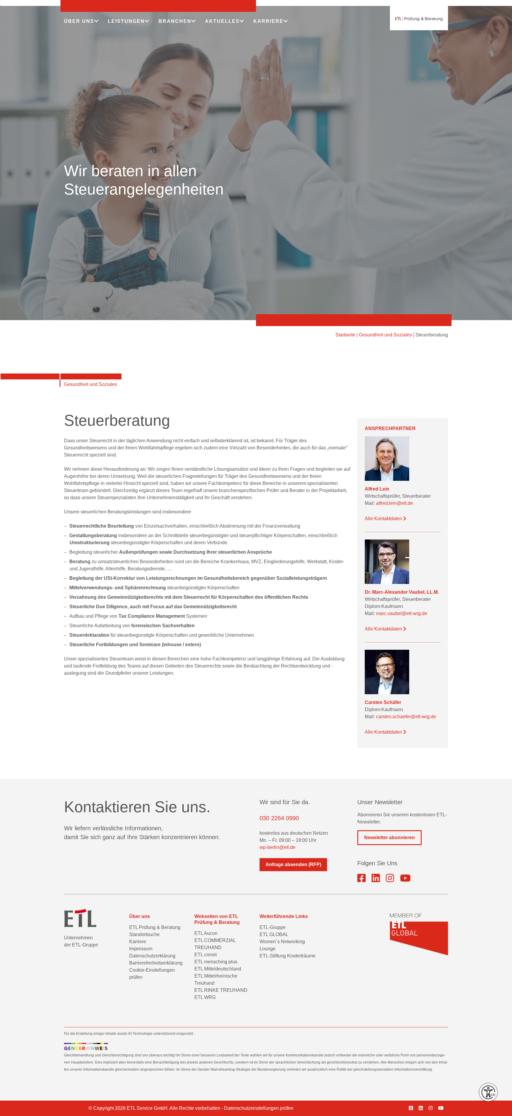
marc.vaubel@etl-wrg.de (401, 613)
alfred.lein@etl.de (394, 503)
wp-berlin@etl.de (277, 847)
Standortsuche (144, 934)
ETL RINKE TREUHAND (220, 990)
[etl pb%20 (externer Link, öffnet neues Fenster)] (376, 878)
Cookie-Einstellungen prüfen (152, 973)
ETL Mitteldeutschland (217, 968)
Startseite (345, 334)
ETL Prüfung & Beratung (154, 927)
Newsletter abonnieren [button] (389, 837)
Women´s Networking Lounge (282, 945)
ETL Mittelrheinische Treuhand (215, 979)
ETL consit (205, 954)
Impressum (140, 948)
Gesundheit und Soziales (385, 334)
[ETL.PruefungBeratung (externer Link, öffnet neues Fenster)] (361, 878)
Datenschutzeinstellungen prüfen (258, 1108)
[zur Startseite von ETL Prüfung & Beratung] (419, 19)
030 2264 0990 (279, 818)
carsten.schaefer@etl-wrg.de (406, 716)
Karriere (137, 941)
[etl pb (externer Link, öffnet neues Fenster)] (423, 1108)
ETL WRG (205, 997)
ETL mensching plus (215, 961)
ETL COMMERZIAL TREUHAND (215, 944)
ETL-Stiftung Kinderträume (288, 955)
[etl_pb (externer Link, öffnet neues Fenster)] (390, 878)
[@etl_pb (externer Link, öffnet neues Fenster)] (405, 878)
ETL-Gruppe (273, 927)
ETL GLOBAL (274, 934)
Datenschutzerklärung (152, 955)
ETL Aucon (205, 933)
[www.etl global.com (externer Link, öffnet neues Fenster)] (419, 934)
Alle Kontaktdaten (384, 518)
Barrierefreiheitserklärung (156, 962)
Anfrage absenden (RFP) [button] (293, 864)
